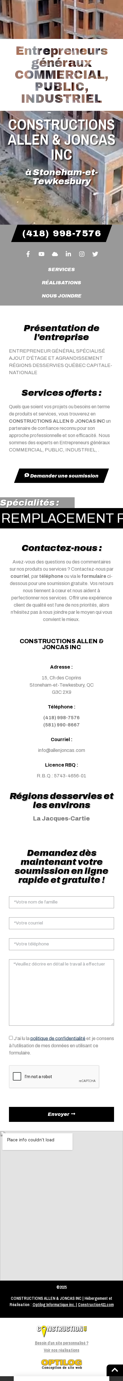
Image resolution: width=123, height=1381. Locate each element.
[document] (61, 1378)
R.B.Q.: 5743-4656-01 (61, 775)
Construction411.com (96, 1304)
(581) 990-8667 (61, 724)
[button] (61, 1378)
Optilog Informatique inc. (54, 1304)
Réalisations (61, 282)
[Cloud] (55, 254)
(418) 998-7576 (61, 717)
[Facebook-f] (28, 254)
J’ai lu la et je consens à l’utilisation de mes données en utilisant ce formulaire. (61, 1045)
